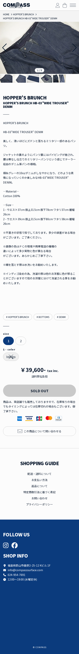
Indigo (11, 356)
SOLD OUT (40, 390)
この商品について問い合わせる (42, 431)
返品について (39, 486)
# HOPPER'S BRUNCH (17, 317)
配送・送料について (39, 474)
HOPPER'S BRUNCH (24, 97)
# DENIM (61, 317)
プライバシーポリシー (39, 504)
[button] (74, 48)
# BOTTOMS (43, 317)
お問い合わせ (39, 498)
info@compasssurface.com (25, 570)
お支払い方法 (39, 480)
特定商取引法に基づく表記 (39, 492)
